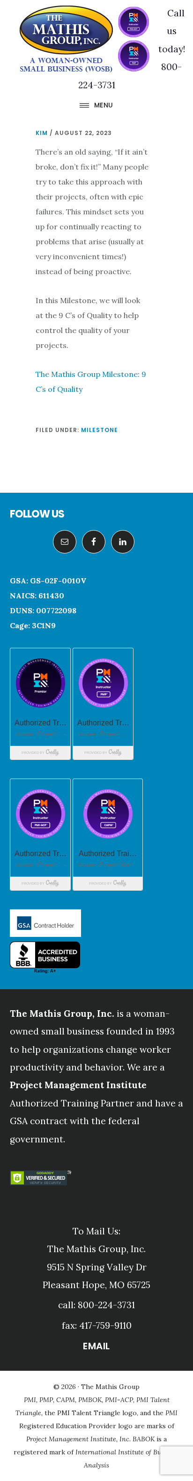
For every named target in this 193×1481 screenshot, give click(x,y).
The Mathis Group (84, 39)
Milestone (99, 430)
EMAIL (96, 1346)
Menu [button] (103, 105)
